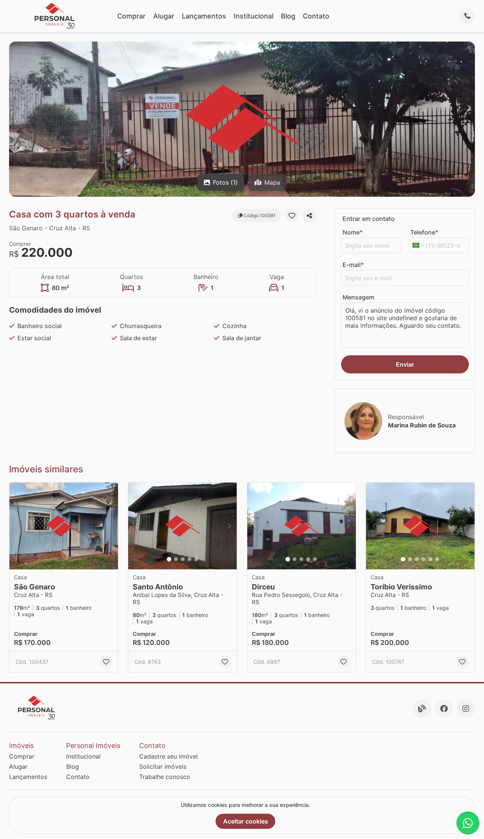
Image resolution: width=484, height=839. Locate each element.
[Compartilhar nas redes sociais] (309, 215)
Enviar (405, 364)
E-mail (353, 264)
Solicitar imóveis (162, 766)
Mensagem (358, 297)
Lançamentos (204, 16)
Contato (316, 16)
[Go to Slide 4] (189, 559)
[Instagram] (466, 708)
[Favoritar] (292, 215)
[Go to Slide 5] (196, 559)
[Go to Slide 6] (437, 559)
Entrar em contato (369, 218)
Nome (353, 232)
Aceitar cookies (245, 821)
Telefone (424, 232)
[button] (63, 526)
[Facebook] (444, 708)
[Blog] (422, 708)
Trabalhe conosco (164, 776)
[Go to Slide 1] (169, 559)
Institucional (253, 16)
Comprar (131, 16)
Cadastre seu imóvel (168, 756)
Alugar (163, 16)
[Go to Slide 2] (176, 559)
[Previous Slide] (136, 526)
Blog (288, 16)
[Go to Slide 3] (183, 559)
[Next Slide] (229, 526)
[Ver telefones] (467, 16)
